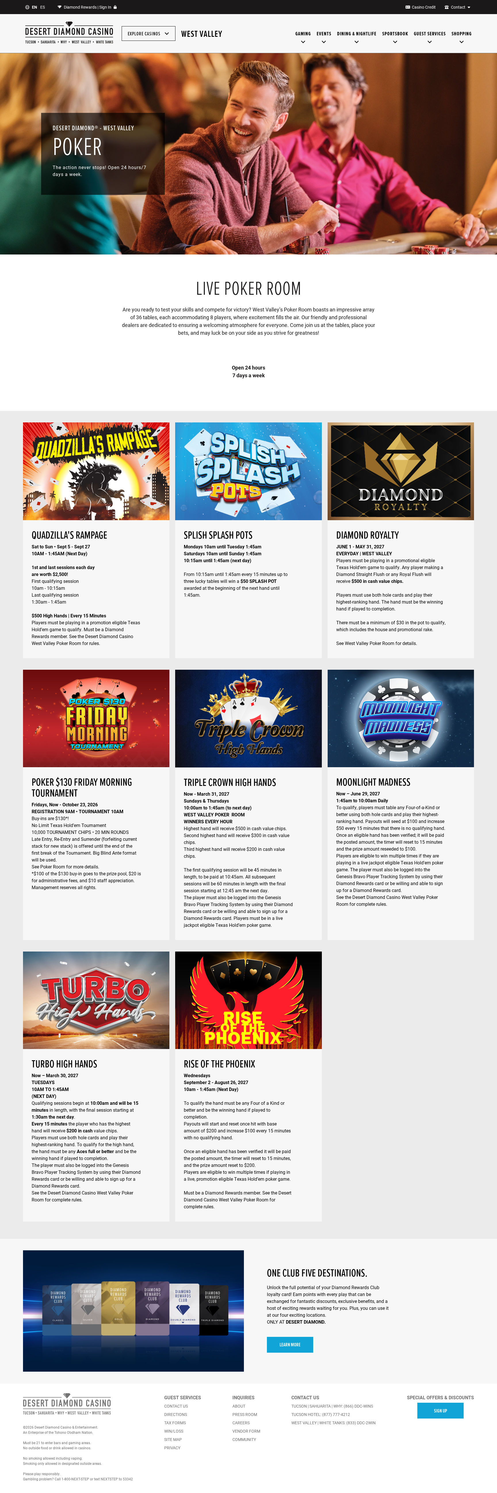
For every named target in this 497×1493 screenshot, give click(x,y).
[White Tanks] (104, 42)
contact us (176, 1406)
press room (244, 1414)
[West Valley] (81, 42)
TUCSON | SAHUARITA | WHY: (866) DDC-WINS (332, 1406)
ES (42, 7)
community (244, 1440)
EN (34, 7)
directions (175, 1414)
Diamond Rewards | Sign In (87, 7)
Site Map (173, 1440)
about (238, 1406)
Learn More (290, 1344)
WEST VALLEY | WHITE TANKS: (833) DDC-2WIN (333, 1423)
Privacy (172, 1448)
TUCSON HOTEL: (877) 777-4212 (320, 1414)
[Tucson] (30, 42)
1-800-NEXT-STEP (75, 1479)
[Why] (64, 42)
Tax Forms (175, 1423)
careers (241, 1423)
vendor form (246, 1431)
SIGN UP (440, 1410)
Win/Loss (173, 1431)
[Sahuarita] (48, 42)
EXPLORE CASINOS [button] (145, 33)
